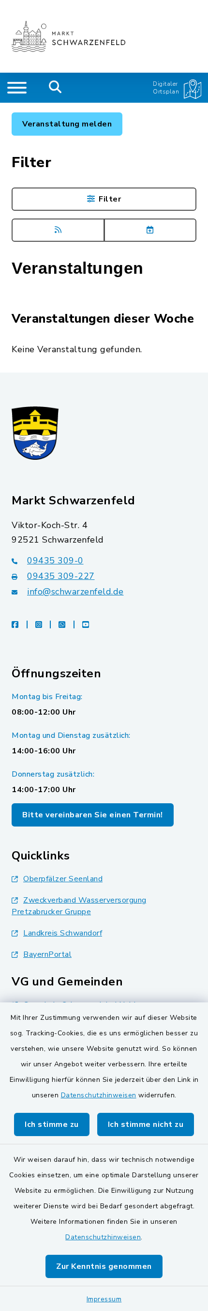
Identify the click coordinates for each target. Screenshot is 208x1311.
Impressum (104, 1299)
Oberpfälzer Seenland (63, 879)
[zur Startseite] (68, 36)
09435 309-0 (55, 560)
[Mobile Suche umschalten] (55, 88)
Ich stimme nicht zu (146, 1124)
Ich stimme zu (52, 1124)
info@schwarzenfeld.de (75, 591)
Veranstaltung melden (67, 124)
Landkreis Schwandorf (62, 933)
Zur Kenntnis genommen (104, 1266)
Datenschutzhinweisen (98, 1095)
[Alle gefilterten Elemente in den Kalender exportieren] (150, 230)
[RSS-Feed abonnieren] (58, 230)
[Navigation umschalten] (17, 88)
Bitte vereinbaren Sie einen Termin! (92, 815)
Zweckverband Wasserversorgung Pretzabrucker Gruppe (79, 906)
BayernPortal (47, 954)
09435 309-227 (61, 576)
